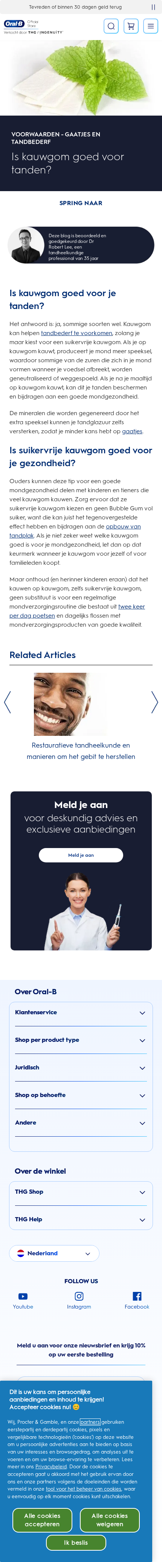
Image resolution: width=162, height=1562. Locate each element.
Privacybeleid (51, 1466)
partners (90, 1422)
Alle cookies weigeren (110, 1520)
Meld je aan (81, 855)
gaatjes (132, 431)
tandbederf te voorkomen (76, 333)
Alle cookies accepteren (42, 1520)
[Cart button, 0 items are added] (131, 26)
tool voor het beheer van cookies (83, 1489)
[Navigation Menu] (150, 26)
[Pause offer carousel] (153, 7)
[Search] (111, 26)
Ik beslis (76, 1542)
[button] (81, 1012)
